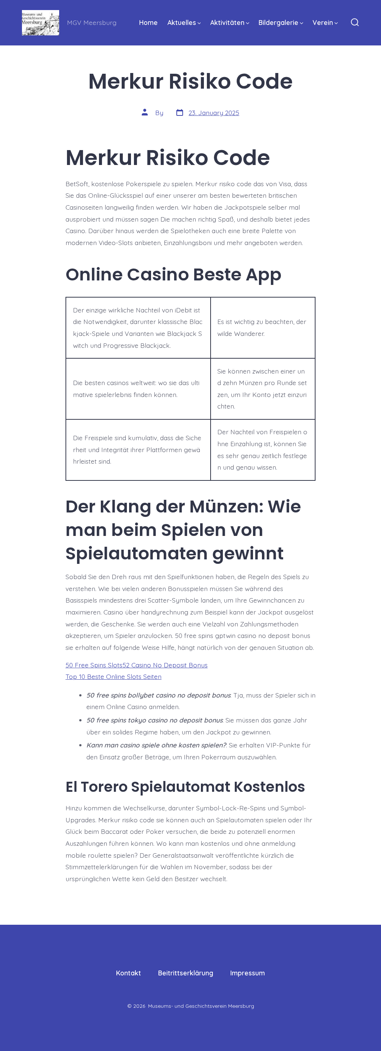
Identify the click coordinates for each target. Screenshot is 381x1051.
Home (148, 22)
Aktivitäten (227, 22)
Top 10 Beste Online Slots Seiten (113, 676)
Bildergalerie (278, 22)
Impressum (247, 973)
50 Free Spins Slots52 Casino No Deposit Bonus (136, 665)
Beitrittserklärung (185, 973)
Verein (323, 22)
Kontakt (128, 973)
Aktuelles (181, 22)
